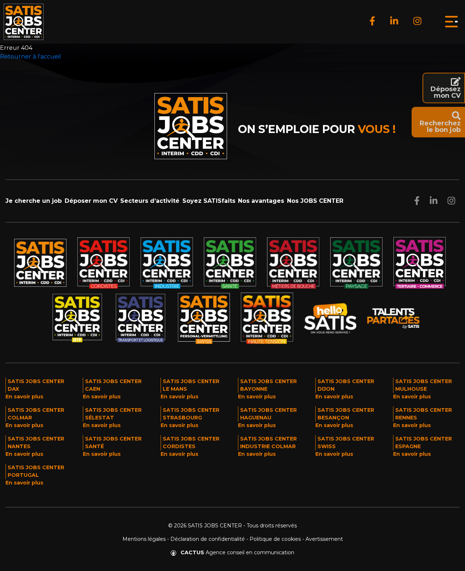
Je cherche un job (33, 200)
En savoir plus (24, 396)
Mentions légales (144, 539)
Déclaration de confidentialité (207, 539)
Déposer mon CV (91, 200)
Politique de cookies (275, 539)
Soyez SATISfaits (208, 200)
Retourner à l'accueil (30, 56)
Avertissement (324, 539)
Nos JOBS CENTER (315, 200)
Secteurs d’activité (149, 200)
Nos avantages (261, 200)
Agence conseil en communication (237, 552)
